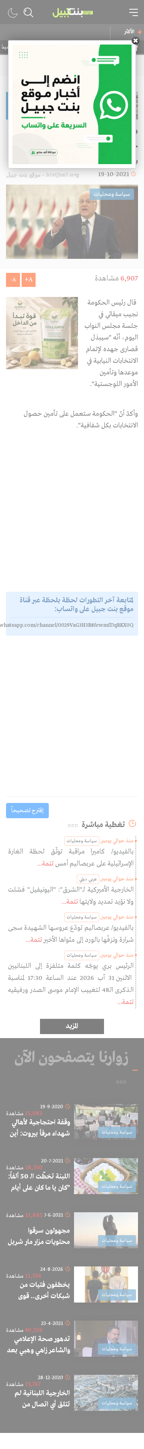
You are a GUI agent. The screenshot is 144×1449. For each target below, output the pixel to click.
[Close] (136, 41)
